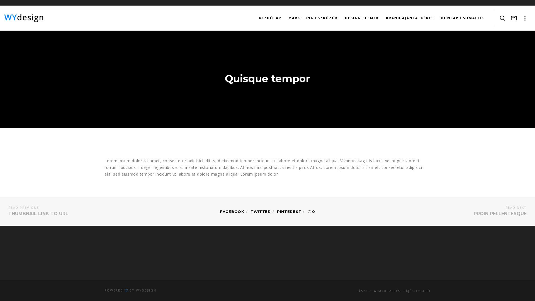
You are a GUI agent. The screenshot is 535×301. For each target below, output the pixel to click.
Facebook (232, 211)
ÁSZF (363, 291)
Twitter (261, 211)
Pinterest (289, 211)
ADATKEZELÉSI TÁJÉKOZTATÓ (402, 291)
